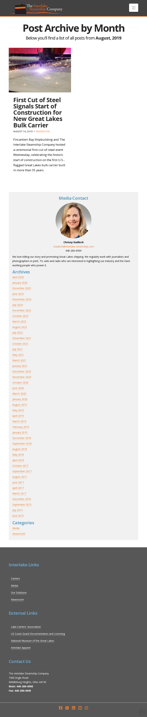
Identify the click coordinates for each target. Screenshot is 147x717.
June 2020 (18, 388)
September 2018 (22, 443)
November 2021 (21, 338)
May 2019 (18, 410)
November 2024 (21, 299)
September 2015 (22, 504)
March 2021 (19, 360)
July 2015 (17, 510)
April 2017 (18, 488)
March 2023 (19, 321)
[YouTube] (80, 708)
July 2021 (17, 349)
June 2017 (18, 482)
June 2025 (18, 293)
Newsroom (43, 131)
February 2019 (20, 427)
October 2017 (20, 465)
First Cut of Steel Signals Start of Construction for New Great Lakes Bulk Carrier (37, 112)
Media (16, 528)
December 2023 (21, 310)
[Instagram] (86, 708)
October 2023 (20, 316)
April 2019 (18, 415)
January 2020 (19, 399)
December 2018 (21, 438)
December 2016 (21, 499)
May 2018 (18, 454)
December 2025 (21, 288)
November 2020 (21, 377)
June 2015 (18, 515)
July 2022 (17, 332)
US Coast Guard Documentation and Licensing (38, 633)
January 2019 (19, 432)
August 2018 (19, 449)
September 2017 (22, 471)
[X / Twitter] (67, 708)
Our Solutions (19, 592)
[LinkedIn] (73, 708)
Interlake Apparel (20, 647)
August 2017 (19, 476)
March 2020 (19, 393)
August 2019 (19, 404)
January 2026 (19, 282)
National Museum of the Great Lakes (32, 640)
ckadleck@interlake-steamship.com (73, 246)
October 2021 (20, 343)
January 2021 (19, 366)
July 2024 (17, 305)
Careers (15, 578)
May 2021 (18, 354)
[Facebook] (60, 708)
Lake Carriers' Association (26, 626)
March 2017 (19, 493)
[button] (133, 8)
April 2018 (18, 460)
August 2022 (19, 327)
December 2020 (21, 371)
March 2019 (19, 421)
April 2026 (18, 277)
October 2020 (20, 382)
